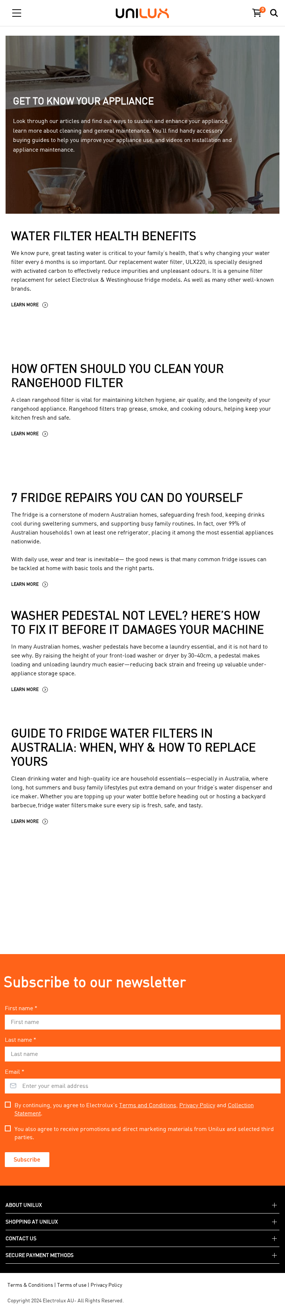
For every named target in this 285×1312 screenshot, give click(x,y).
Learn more (25, 304)
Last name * (20, 1039)
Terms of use (71, 1285)
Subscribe (27, 1159)
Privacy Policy (197, 1105)
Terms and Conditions (147, 1105)
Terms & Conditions (30, 1285)
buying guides (31, 140)
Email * (14, 1071)
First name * (21, 1008)
